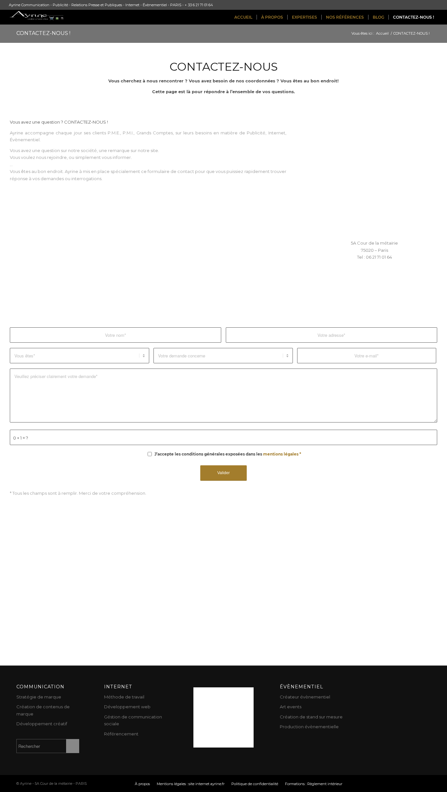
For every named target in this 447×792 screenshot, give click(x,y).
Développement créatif (41, 723)
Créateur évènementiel (305, 696)
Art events (290, 706)
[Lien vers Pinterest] (386, 783)
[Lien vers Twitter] (357, 783)
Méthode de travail (124, 696)
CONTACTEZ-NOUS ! (43, 33)
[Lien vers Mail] (426, 783)
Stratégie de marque (38, 696)
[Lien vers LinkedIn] (406, 783)
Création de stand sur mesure (311, 716)
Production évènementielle (309, 726)
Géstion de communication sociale (133, 720)
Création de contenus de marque (43, 710)
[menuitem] (243, 17)
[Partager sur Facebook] (327, 289)
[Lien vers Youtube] (367, 783)
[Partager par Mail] (421, 289)
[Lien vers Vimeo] (416, 783)
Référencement (121, 733)
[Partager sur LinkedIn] (390, 289)
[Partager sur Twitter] (359, 289)
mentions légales (280, 454)
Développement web (127, 706)
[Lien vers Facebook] (377, 783)
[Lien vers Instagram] (396, 783)
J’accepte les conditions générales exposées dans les (227, 454)
